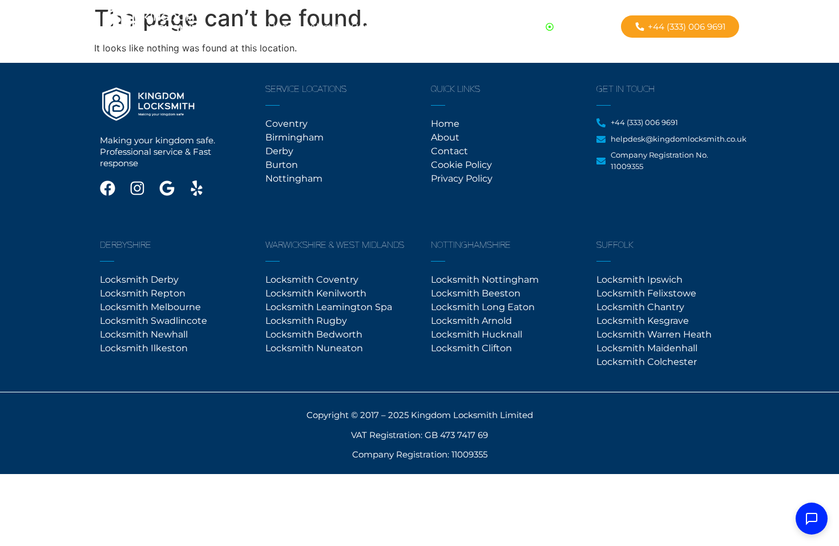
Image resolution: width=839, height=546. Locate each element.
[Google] (167, 188)
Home (283, 27)
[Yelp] (196, 188)
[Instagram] (137, 188)
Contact (370, 27)
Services (421, 27)
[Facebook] (107, 188)
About (324, 27)
